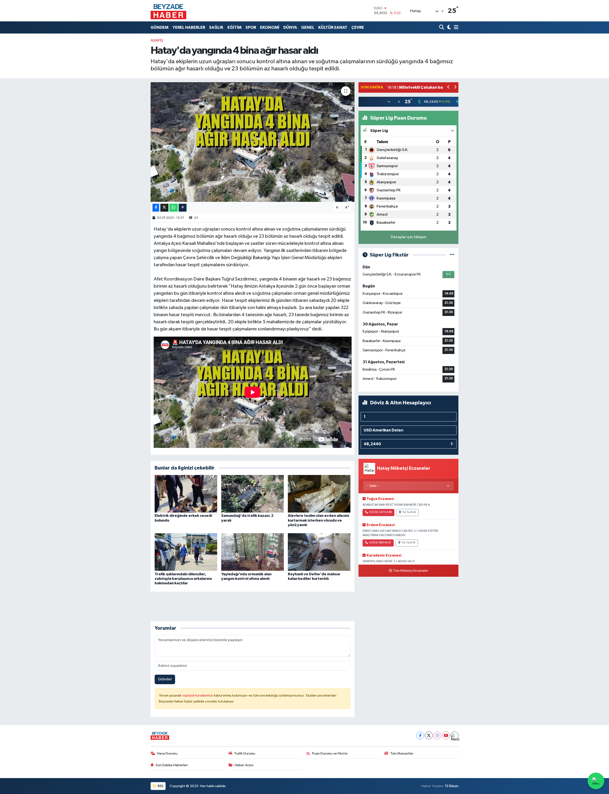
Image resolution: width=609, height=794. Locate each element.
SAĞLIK (216, 27)
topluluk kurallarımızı (198, 695)
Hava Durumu (167, 753)
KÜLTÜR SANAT (332, 27)
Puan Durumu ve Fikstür (330, 753)
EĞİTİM (234, 27)
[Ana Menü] (455, 27)
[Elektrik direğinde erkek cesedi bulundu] (186, 494)
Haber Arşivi (244, 765)
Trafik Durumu (244, 753)
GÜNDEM (159, 27)
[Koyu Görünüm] (448, 27)
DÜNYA (290, 27)
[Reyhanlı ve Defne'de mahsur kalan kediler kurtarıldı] (319, 552)
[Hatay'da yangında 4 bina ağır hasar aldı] (252, 142)
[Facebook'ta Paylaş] (155, 208)
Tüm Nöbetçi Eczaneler (410, 570)
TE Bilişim (451, 786)
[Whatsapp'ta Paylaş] (173, 208)
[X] (429, 735)
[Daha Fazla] (183, 208)
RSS (160, 786)
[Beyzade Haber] (168, 10)
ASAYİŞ (157, 41)
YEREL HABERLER (188, 27)
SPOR (251, 27)
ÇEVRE (357, 27)
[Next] (454, 735)
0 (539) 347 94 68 (380, 512)
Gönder (165, 679)
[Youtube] (446, 735)
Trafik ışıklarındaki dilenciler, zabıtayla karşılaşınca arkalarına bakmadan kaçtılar (183, 578)
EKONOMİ (269, 27)
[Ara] (442, 27)
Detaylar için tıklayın (408, 237)
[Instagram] (437, 735)
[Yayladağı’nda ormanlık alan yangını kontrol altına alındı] (252, 552)
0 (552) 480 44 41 (380, 542)
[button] (448, 87)
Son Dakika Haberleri (172, 765)
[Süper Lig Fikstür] (452, 255)
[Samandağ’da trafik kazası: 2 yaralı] (252, 494)
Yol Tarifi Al (409, 512)
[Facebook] (420, 735)
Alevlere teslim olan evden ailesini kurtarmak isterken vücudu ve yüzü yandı (318, 520)
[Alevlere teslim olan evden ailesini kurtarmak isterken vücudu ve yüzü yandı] (319, 494)
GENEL (307, 27)
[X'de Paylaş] (164, 208)
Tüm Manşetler (401, 753)
